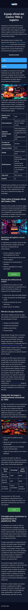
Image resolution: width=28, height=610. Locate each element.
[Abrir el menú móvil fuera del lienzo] (26, 4)
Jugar (14, 509)
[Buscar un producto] (2, 4)
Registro (14, 274)
